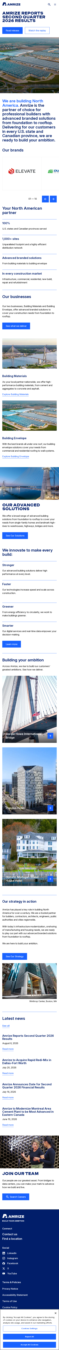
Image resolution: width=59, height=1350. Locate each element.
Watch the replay (37, 30)
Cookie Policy (9, 1307)
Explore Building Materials (15, 394)
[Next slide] (53, 199)
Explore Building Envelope (15, 456)
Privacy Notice (10, 1288)
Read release (10, 31)
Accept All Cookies (29, 1345)
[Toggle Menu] (55, 4)
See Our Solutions (15, 535)
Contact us (9, 1234)
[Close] (55, 1313)
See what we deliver (16, 326)
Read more (8, 1049)
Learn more (11, 644)
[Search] (49, 4)
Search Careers (18, 1196)
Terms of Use (9, 1301)
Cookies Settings (29, 1328)
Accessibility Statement (15, 1295)
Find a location (12, 1238)
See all (6, 1025)
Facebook (10, 1263)
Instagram (10, 1258)
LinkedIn (9, 1253)
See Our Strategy (15, 956)
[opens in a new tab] (22, 173)
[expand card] (50, 736)
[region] (29, 1329)
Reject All (29, 1336)
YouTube (9, 1273)
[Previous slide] (45, 199)
